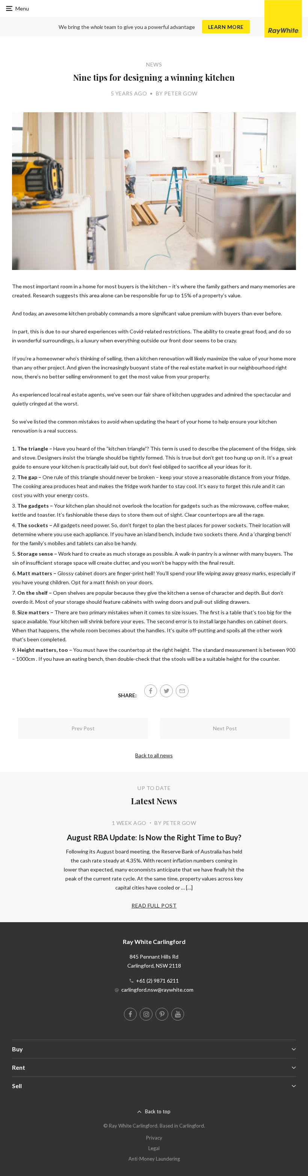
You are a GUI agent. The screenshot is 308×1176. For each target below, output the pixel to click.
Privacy (154, 1138)
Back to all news (154, 755)
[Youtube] (177, 1014)
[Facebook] (150, 690)
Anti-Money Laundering (154, 1159)
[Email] (182, 690)
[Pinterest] (162, 1014)
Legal (154, 1148)
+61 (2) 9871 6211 (157, 980)
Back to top (158, 1111)
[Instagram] (146, 1014)
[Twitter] (166, 690)
